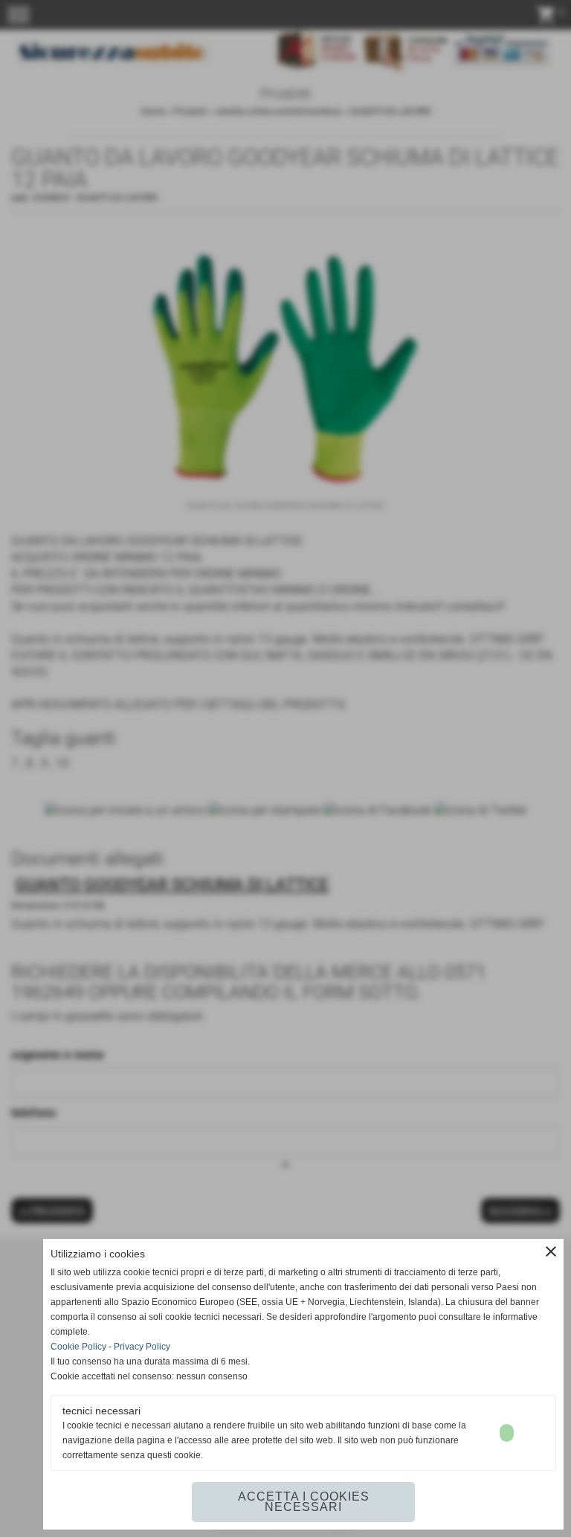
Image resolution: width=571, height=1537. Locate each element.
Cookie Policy (78, 1346)
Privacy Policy (142, 1346)
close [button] (551, 1251)
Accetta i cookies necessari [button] (304, 1501)
